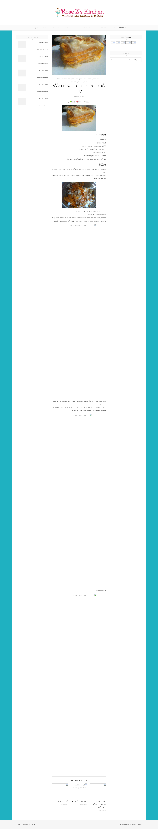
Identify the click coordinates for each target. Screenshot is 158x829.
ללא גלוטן (83, 79)
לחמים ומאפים (102, 28)
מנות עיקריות (56, 28)
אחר (99, 79)
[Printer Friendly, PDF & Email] (79, 102)
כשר (89, 79)
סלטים (76, 28)
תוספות (44, 28)
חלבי (94, 79)
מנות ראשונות (88, 28)
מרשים (64, 79)
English (122, 28)
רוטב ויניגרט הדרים (42, 92)
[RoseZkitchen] (79, 12)
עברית (113, 28)
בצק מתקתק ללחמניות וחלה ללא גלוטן (99, 804)
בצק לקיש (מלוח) (79, 801)
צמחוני (80, 82)
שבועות (73, 82)
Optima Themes (136, 824)
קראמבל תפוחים (43, 63)
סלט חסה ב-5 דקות (42, 78)
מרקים (67, 28)
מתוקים (36, 28)
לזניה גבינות (63, 801)
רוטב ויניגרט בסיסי (43, 106)
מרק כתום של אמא (42, 49)
